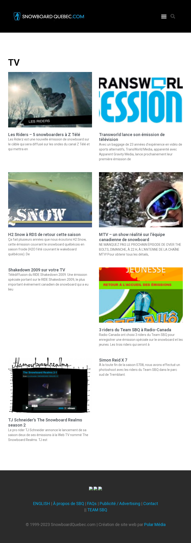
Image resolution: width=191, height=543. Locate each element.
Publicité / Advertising (120, 503)
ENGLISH (41, 503)
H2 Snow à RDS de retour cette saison (44, 234)
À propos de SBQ (68, 503)
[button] (164, 16)
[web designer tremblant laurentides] (91, 488)
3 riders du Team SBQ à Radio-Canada (135, 329)
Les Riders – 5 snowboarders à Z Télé (44, 134)
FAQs (92, 503)
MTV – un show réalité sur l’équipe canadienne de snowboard (132, 237)
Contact (150, 503)
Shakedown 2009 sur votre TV (36, 269)
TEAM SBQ (97, 509)
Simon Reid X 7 (113, 360)
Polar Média (155, 524)
